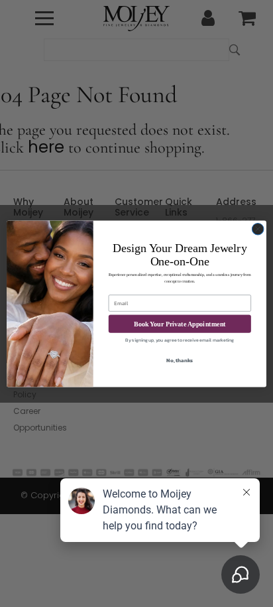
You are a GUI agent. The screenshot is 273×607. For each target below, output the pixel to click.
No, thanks (179, 360)
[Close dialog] (258, 229)
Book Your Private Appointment (180, 323)
